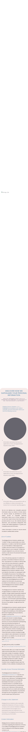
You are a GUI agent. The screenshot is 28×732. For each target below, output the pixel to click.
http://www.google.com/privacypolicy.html (14, 646)
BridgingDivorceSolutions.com (13, 616)
